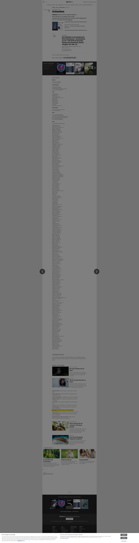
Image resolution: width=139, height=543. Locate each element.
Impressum (23, 540)
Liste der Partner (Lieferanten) (64, 538)
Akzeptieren (123, 534)
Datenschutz (19, 540)
